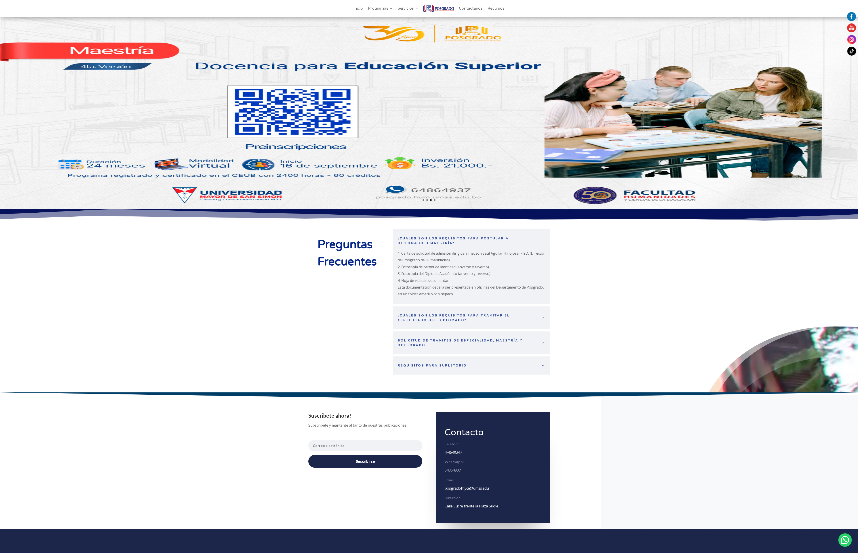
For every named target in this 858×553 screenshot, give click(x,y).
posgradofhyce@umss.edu (467, 488)
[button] (845, 540)
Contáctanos (471, 8)
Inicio (358, 8)
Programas (378, 8)
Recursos (496, 8)
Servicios (406, 8)
